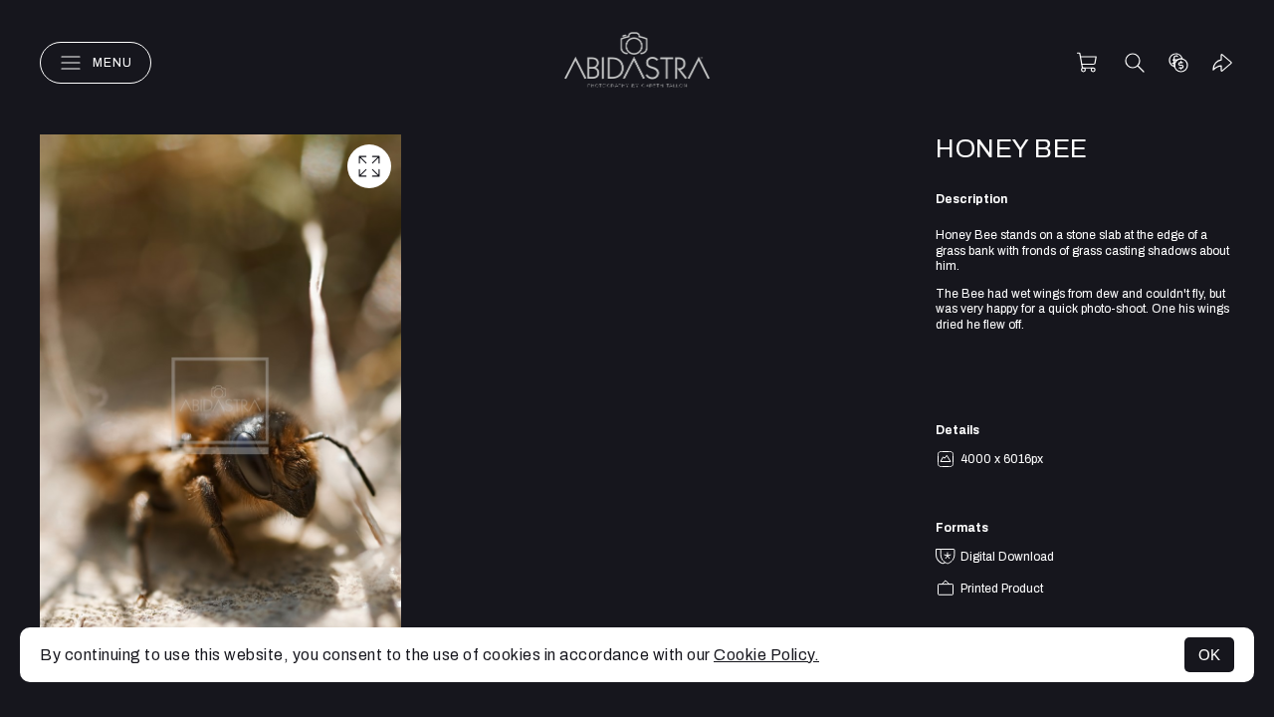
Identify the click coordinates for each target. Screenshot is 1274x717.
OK (1209, 654)
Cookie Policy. (766, 654)
